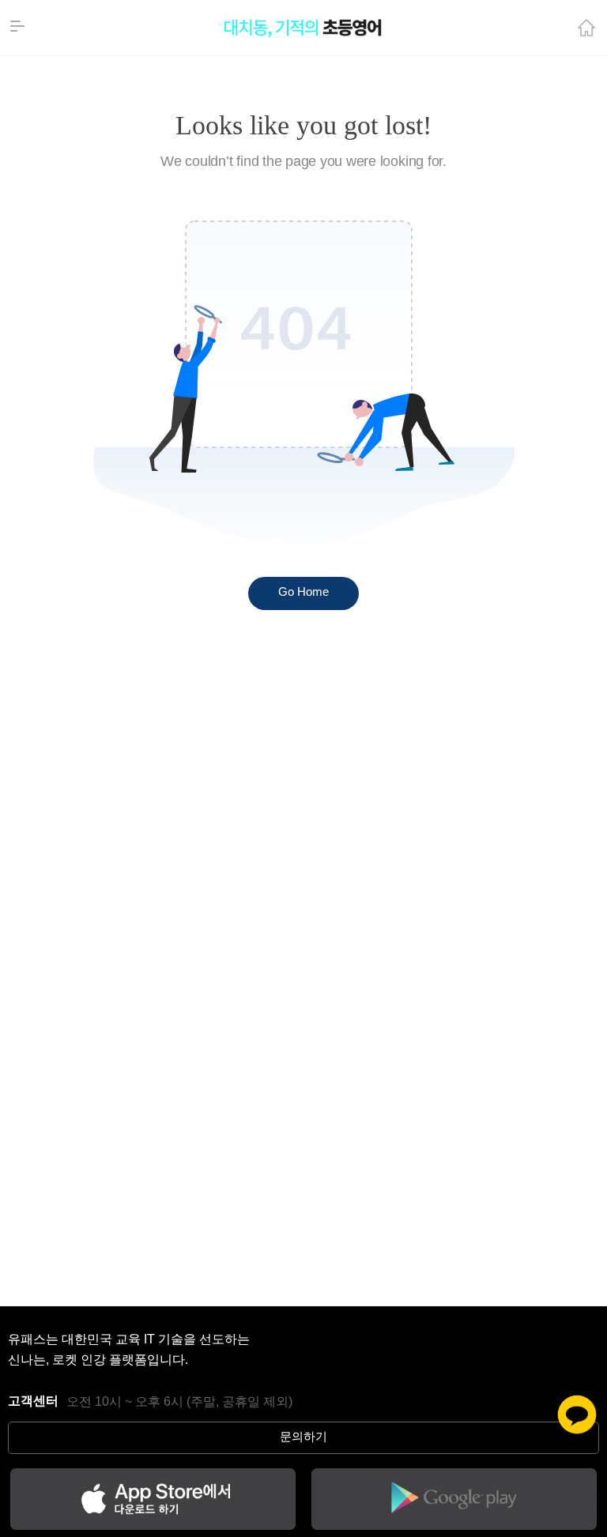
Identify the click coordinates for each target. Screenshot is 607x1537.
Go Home (303, 592)
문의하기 (303, 1437)
